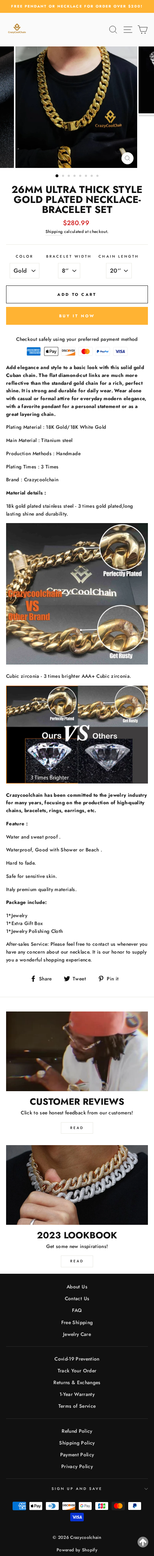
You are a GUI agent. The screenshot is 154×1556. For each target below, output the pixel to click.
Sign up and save (77, 1488)
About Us (77, 1286)
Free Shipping (77, 1322)
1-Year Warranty (77, 1394)
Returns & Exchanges (76, 1382)
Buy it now (77, 316)
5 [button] (81, 176)
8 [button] (98, 176)
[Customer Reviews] (77, 1051)
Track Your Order (77, 1370)
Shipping (54, 231)
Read (77, 1127)
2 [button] (64, 176)
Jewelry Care (77, 1334)
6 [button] (86, 176)
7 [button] (92, 176)
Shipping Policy (77, 1442)
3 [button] (69, 176)
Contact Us (77, 1298)
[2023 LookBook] (77, 1185)
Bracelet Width (69, 256)
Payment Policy (77, 1454)
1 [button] (57, 176)
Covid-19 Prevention (76, 1358)
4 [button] (75, 176)
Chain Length (118, 256)
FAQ (77, 1310)
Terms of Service (77, 1406)
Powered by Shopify (77, 1550)
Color (24, 256)
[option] (77, 6)
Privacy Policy (77, 1466)
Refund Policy (77, 1431)
